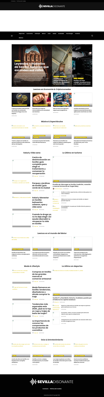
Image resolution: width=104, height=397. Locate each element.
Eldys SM (18, 85)
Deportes (56, 294)
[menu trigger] (12, 36)
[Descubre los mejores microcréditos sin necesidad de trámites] (41, 100)
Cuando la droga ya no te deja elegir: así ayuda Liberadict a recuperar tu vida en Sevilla (41, 219)
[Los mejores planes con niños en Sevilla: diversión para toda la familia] (62, 350)
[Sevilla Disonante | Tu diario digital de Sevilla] (52, 6)
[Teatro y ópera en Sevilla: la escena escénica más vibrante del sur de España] (21, 132)
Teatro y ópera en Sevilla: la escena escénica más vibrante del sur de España (21, 142)
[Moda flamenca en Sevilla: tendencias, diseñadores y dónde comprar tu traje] (21, 293)
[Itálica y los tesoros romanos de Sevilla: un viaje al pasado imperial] (56, 201)
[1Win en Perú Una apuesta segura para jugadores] (62, 100)
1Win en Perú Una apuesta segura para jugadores (60, 109)
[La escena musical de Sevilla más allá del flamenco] (41, 132)
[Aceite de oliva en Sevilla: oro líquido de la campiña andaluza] (21, 350)
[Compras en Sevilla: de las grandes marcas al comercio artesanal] (21, 276)
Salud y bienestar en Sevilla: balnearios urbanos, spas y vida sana (40, 202)
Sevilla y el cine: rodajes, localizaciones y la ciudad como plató (82, 82)
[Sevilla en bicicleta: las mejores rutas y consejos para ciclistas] (21, 244)
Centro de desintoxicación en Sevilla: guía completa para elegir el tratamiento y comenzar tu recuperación (41, 165)
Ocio (75, 78)
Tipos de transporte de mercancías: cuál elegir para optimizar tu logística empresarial (82, 255)
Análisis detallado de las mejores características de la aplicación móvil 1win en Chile (83, 110)
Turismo (56, 181)
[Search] (92, 36)
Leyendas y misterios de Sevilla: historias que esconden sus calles (32, 67)
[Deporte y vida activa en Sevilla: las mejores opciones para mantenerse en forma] (56, 307)
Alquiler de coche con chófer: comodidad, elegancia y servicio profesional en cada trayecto (61, 255)
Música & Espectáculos (18, 137)
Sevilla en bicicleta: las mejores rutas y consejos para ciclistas (21, 254)
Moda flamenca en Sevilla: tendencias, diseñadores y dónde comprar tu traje (41, 292)
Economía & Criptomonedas (19, 105)
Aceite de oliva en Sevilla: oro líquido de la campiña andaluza (20, 360)
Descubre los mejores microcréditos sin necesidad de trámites (41, 110)
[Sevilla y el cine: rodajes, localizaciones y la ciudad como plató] (82, 65)
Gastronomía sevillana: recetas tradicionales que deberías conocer (81, 360)
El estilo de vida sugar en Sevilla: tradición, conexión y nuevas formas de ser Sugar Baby (72, 185)
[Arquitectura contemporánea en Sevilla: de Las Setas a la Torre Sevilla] (62, 65)
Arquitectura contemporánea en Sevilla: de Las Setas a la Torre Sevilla (61, 81)
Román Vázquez (58, 188)
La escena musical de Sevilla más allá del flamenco (41, 141)
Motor (14, 249)
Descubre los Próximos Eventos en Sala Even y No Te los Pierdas (83, 142)
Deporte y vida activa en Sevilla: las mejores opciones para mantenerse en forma (75, 306)
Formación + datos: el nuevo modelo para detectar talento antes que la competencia (75, 313)
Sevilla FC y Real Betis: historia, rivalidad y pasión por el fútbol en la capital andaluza (72, 299)
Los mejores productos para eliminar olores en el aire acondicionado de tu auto (40, 254)
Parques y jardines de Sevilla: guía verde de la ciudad (41, 185)
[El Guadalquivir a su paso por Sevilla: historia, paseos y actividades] (56, 208)
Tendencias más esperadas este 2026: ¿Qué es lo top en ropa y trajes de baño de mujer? (41, 309)
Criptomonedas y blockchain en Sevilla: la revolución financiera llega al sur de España (20, 111)
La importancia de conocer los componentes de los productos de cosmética (41, 325)
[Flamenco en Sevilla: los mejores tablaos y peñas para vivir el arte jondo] (62, 132)
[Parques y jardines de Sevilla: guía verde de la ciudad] (21, 187)
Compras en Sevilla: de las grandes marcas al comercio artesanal (41, 275)
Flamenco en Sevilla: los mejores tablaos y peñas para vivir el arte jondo (62, 142)
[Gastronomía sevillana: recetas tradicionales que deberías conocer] (83, 350)
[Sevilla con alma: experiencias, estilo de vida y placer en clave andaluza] (56, 194)
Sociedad (17, 60)
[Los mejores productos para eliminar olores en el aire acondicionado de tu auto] (41, 244)
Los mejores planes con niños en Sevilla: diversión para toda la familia (62, 360)
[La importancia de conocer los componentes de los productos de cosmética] (21, 327)
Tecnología (63, 76)
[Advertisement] (52, 21)
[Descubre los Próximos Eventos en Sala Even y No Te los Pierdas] (83, 132)
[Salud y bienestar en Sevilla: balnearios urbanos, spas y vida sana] (21, 203)
